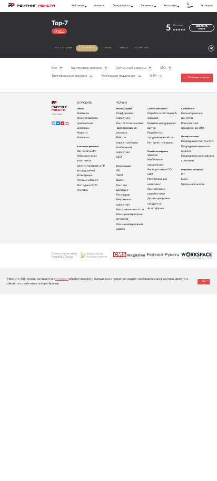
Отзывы (107, 48)
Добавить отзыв (202, 27)
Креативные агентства (130, 209)
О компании (63, 48)
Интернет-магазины (160, 142)
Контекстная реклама (88, 67)
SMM (155, 75)
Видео (120, 180)
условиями (61, 279)
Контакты (142, 48)
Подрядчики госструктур (197, 141)
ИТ (183, 174)
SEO (165, 67)
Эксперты (207, 5)
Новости (82, 132)
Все (57, 67)
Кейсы (124, 48)
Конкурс (99, 5)
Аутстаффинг (155, 208)
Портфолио (87, 48)
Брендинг (122, 190)
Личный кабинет (87, 180)
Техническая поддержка (120, 75)
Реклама (82, 190)
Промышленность (192, 184)
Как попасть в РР (86, 151)
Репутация (123, 194)
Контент (121, 185)
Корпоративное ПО (159, 169)
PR (118, 170)
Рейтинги (83, 113)
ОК (203, 281)
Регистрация (84, 175)
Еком (184, 179)
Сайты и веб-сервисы (133, 67)
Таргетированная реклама (72, 75)
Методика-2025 (87, 185)
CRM (150, 174)
